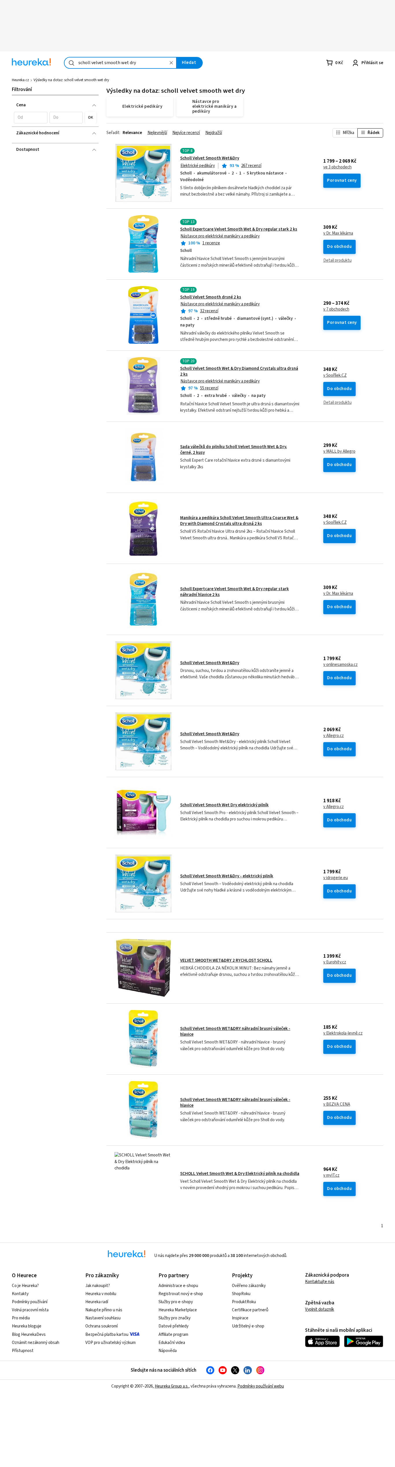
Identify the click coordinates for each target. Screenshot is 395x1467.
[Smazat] (171, 63)
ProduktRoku (244, 1302)
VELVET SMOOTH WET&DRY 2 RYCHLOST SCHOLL (226, 960)
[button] (30, 117)
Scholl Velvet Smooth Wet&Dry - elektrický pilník (226, 876)
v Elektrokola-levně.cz (343, 1033)
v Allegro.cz (333, 736)
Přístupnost (23, 1351)
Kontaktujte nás (319, 1282)
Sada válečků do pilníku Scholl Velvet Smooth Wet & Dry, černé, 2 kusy (233, 450)
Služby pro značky (174, 1318)
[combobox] (120, 63)
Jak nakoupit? (97, 1286)
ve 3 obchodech (337, 167)
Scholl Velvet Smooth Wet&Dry (209, 158)
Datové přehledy (173, 1326)
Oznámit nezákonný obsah (35, 1343)
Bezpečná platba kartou (106, 1335)
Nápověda (167, 1351)
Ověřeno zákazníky (249, 1286)
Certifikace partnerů (250, 1310)
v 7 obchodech (336, 309)
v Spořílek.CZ (335, 375)
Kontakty (20, 1294)
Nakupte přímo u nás (103, 1310)
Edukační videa (171, 1343)
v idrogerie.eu (335, 878)
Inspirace (240, 1318)
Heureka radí (96, 1302)
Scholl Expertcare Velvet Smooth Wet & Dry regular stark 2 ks (238, 229)
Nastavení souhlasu (103, 1318)
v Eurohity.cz (334, 962)
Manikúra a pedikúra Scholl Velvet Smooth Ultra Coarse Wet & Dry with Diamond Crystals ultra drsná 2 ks (239, 521)
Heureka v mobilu (100, 1294)
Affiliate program (173, 1335)
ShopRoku (241, 1294)
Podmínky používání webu (260, 1386)
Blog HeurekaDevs (29, 1335)
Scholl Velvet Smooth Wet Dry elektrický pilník (224, 805)
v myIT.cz (331, 1175)
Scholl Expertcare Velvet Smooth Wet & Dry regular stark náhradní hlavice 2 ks (234, 592)
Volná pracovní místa (30, 1310)
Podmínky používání (29, 1302)
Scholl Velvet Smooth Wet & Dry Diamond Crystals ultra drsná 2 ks (239, 371)
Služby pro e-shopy (175, 1302)
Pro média (21, 1318)
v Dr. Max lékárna (338, 233)
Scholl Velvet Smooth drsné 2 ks (210, 297)
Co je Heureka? (25, 1286)
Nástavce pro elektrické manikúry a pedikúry (220, 236)
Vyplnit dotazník (319, 1309)
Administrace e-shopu (178, 1286)
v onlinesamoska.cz (340, 665)
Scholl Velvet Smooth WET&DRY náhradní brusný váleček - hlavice (235, 1031)
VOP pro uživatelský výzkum (110, 1343)
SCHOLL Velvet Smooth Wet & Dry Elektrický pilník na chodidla (239, 1174)
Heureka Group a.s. (172, 1386)
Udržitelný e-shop (248, 1326)
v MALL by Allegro (339, 451)
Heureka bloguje (26, 1326)
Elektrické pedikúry (197, 166)
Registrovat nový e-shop (180, 1294)
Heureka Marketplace (177, 1310)
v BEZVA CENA (336, 1104)
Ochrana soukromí (101, 1326)
